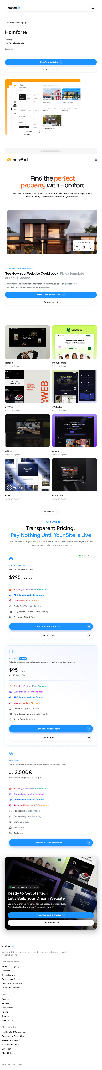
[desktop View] (77, 247)
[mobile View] (90, 247)
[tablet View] (83, 247)
